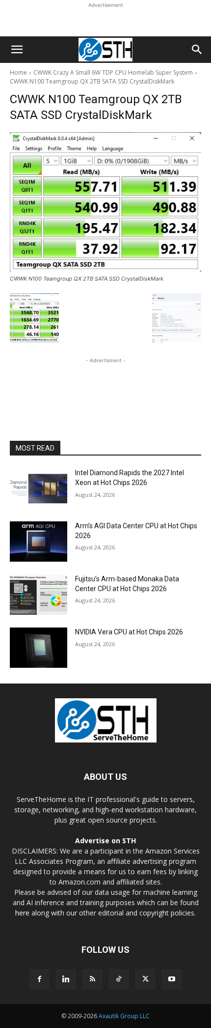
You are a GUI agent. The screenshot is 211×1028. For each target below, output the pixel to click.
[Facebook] (39, 979)
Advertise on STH (105, 840)
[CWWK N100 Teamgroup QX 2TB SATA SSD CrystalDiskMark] (105, 202)
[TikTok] (119, 979)
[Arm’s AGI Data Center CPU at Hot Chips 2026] (38, 541)
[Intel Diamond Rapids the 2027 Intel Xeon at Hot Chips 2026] (38, 488)
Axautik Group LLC (124, 1016)
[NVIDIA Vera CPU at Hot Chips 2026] (38, 648)
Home (18, 72)
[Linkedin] (66, 979)
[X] (145, 979)
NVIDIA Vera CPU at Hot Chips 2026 (129, 632)
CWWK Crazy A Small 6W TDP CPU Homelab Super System (113, 72)
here (22, 912)
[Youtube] (172, 979)
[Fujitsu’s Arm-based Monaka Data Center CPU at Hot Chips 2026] (38, 594)
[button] (16, 49)
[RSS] (92, 979)
